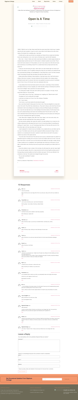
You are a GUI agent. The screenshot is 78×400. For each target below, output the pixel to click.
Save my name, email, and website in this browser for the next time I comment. (36, 368)
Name (19, 355)
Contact (60, 1)
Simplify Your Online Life (69, 390)
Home (33, 1)
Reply (22, 195)
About (39, 1)
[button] (66, 1)
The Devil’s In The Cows (38, 160)
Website (20, 364)
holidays (37, 23)
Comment (20, 339)
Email (19, 359)
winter (49, 23)
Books (54, 1)
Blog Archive (46, 1)
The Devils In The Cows (43, 23)
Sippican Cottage (9, 1)
